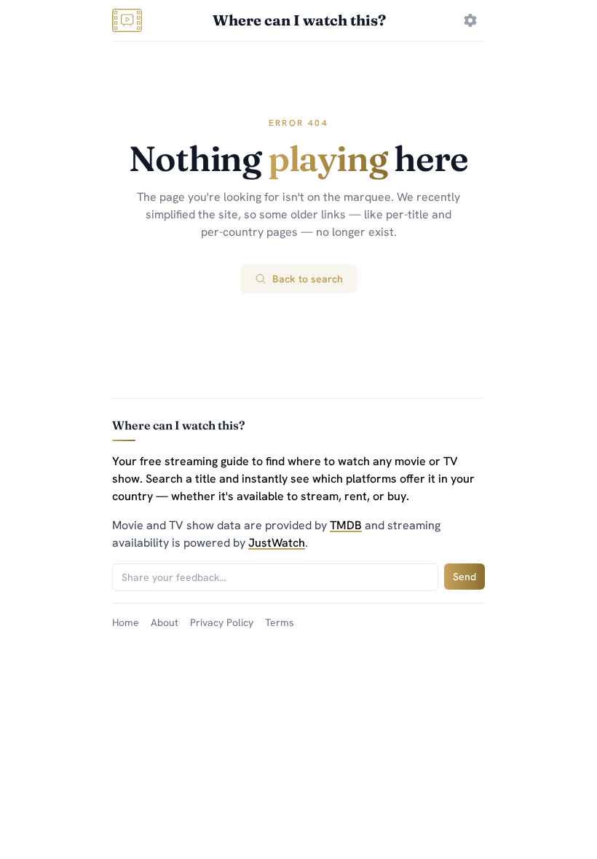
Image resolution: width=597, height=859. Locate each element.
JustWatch (276, 542)
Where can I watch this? (299, 20)
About (164, 622)
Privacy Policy (221, 622)
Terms (279, 622)
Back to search (307, 278)
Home (125, 622)
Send (464, 576)
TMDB (346, 525)
